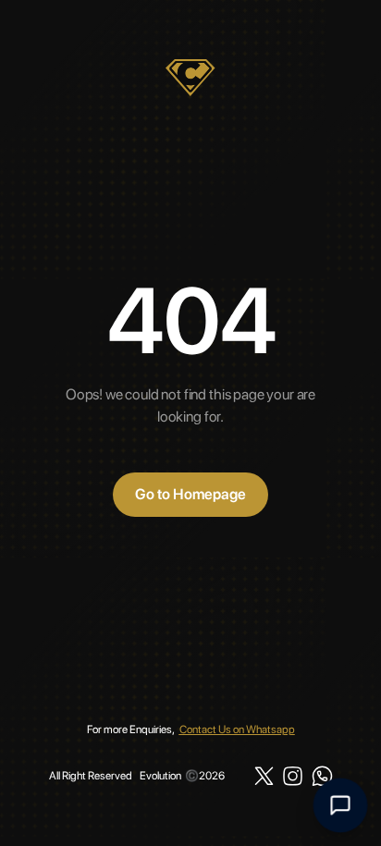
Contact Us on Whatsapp (237, 729)
